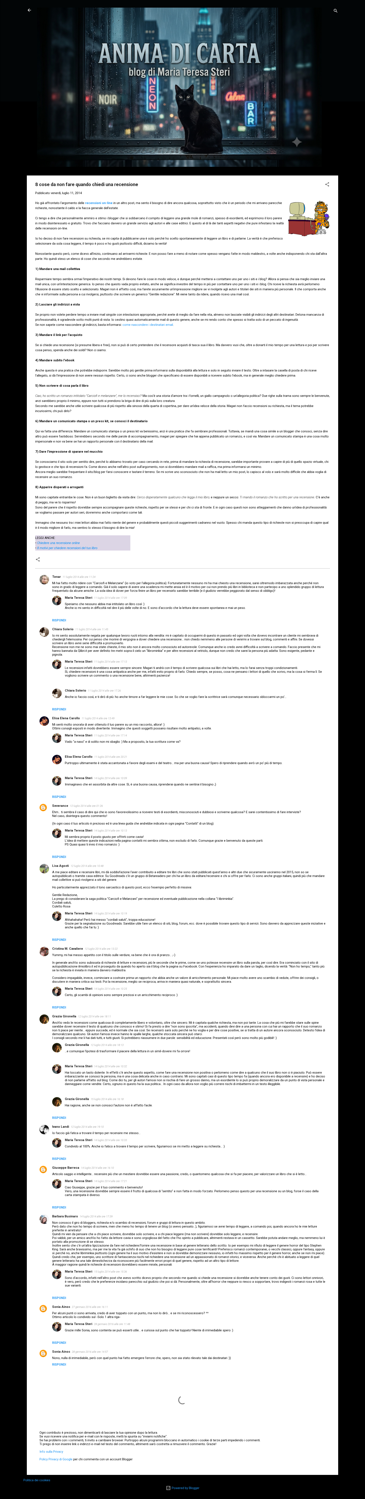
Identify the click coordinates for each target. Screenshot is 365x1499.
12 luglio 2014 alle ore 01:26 (86, 805)
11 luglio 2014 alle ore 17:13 (110, 661)
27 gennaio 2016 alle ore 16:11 (90, 1307)
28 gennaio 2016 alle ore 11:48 (112, 1324)
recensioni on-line (99, 203)
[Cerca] (335, 11)
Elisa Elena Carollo (66, 718)
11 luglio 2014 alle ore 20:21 (110, 756)
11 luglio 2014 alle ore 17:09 (110, 597)
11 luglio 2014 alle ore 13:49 (98, 718)
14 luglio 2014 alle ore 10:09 (110, 778)
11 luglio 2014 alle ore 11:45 (91, 629)
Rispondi (59, 620)
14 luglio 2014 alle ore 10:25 (110, 988)
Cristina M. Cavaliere (67, 949)
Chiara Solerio (63, 629)
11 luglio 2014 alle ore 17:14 (110, 735)
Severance (60, 806)
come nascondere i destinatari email (148, 325)
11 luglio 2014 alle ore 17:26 (104, 690)
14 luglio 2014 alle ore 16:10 (97, 1167)
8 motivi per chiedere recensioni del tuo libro (67, 548)
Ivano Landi (60, 1127)
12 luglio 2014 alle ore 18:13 (107, 1045)
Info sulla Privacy (51, 1452)
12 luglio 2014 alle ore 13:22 (101, 948)
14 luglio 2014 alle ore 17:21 (110, 1181)
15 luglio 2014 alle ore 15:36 (110, 1271)
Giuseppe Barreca (65, 1168)
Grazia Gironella (64, 1016)
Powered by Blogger (185, 1488)
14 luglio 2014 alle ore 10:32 (110, 1066)
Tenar (56, 577)
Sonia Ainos (61, 1307)
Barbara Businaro (65, 1216)
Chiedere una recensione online (58, 543)
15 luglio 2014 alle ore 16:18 (107, 1099)
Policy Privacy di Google (55, 1459)
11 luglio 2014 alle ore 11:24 (79, 576)
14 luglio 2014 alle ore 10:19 (110, 913)
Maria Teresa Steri (78, 598)
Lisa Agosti (60, 866)
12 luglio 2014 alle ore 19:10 (87, 1126)
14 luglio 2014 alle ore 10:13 (110, 830)
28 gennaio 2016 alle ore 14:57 (90, 1351)
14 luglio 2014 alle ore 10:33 (110, 1140)
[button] (327, 185)
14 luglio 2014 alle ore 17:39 (96, 1216)
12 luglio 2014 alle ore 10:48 (87, 865)
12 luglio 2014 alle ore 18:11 (94, 1016)
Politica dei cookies (36, 1480)
